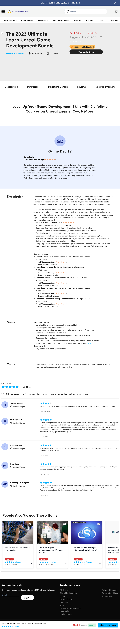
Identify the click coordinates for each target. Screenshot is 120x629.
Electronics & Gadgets (61, 20)
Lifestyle (77, 20)
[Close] (115, 2)
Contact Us (64, 602)
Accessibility (107, 596)
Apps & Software (10, 20)
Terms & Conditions (110, 593)
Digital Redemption (68, 593)
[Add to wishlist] (2, 32)
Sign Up (27, 597)
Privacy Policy (66, 599)
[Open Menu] (3, 11)
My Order (64, 590)
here (89, 343)
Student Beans (66, 614)
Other (102, 20)
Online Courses (27, 20)
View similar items (86, 52)
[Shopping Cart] (116, 11)
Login (62, 596)
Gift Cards (90, 20)
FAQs (62, 605)
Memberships (43, 20)
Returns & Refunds (109, 590)
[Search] (68, 11)
